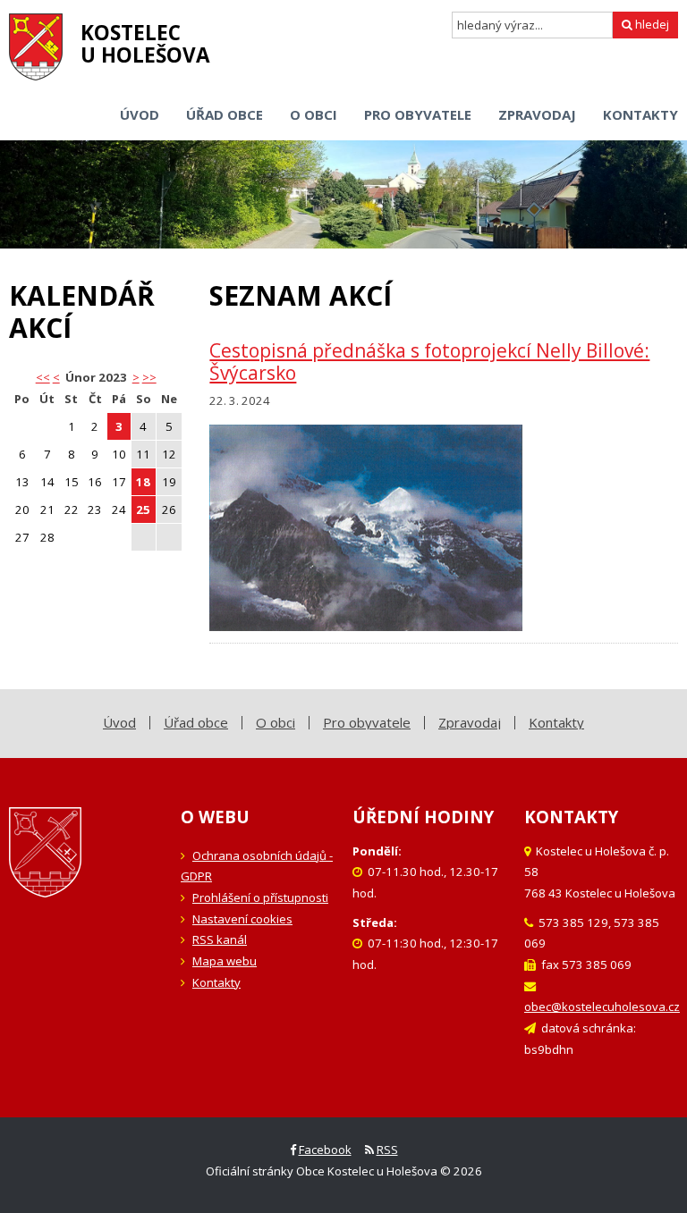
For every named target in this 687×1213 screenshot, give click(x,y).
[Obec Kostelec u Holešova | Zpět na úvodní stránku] (36, 46)
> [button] (136, 377)
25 (143, 509)
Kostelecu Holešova (145, 44)
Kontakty (216, 982)
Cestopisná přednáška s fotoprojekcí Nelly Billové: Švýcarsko (429, 361)
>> (149, 377)
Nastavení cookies (242, 919)
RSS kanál (219, 939)
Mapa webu (224, 961)
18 (143, 482)
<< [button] (43, 377)
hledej (650, 24)
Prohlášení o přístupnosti (260, 897)
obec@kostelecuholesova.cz (602, 1006)
